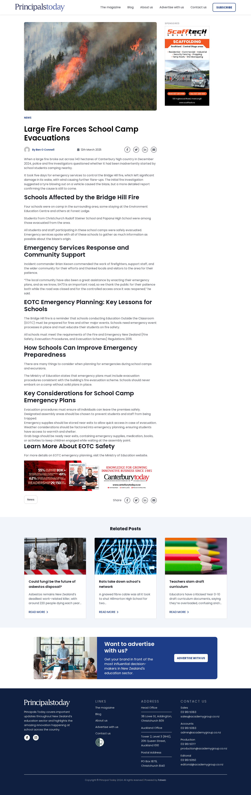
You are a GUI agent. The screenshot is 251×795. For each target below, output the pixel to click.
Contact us (199, 7)
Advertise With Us (191, 658)
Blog (130, 7)
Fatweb (162, 780)
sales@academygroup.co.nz (200, 716)
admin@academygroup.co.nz (201, 732)
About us (146, 7)
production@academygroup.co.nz (204, 748)
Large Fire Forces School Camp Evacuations (81, 133)
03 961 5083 (188, 712)
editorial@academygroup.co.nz (202, 764)
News (27, 118)
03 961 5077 (188, 744)
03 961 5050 (188, 760)
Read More (37, 612)
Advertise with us (171, 7)
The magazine (110, 7)
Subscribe (224, 7)
